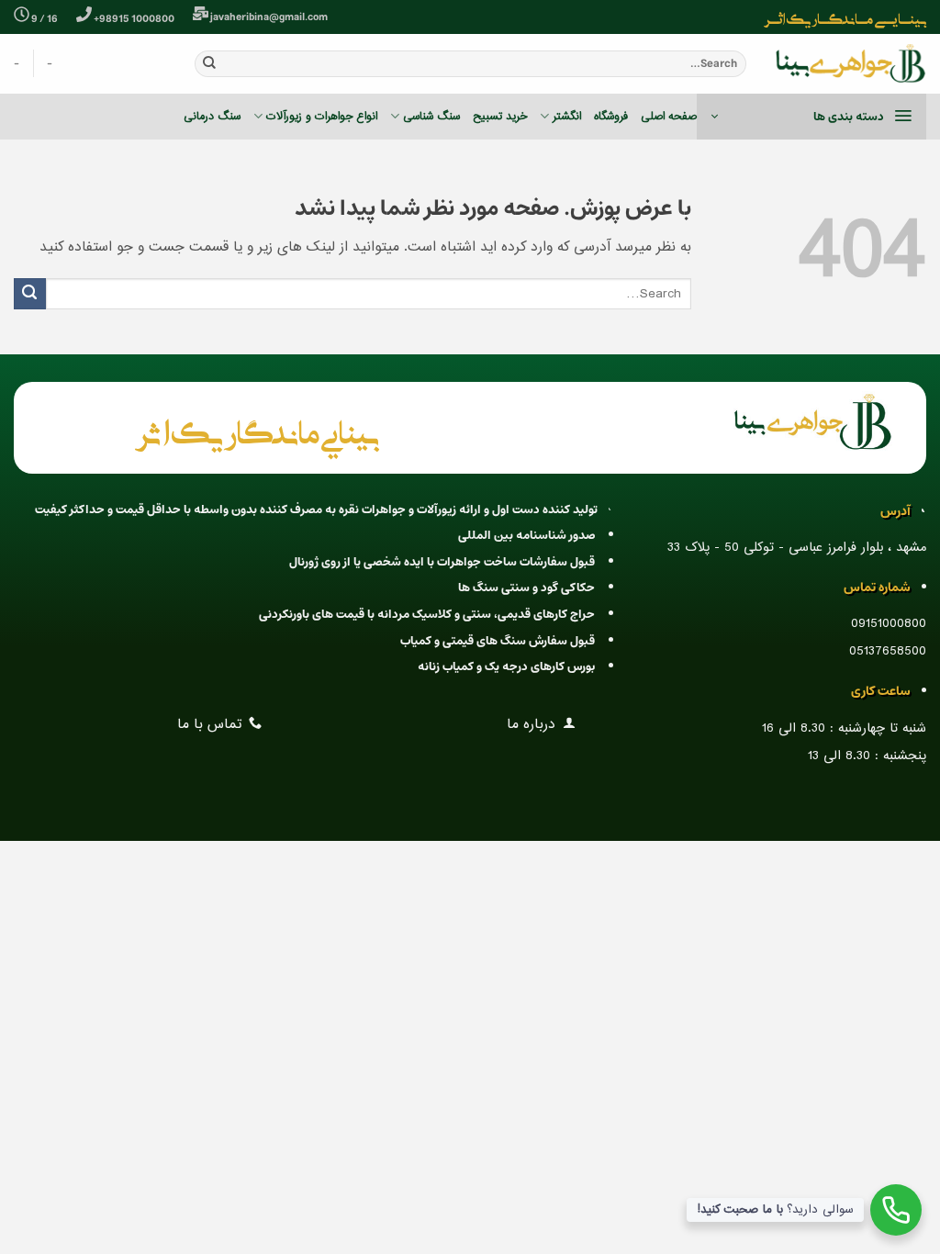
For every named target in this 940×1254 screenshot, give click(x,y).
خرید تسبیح (500, 116)
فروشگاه (611, 116)
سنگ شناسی (431, 116)
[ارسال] (209, 63)
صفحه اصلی (669, 116)
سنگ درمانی (212, 116)
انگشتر (566, 116)
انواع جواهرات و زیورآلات (321, 116)
